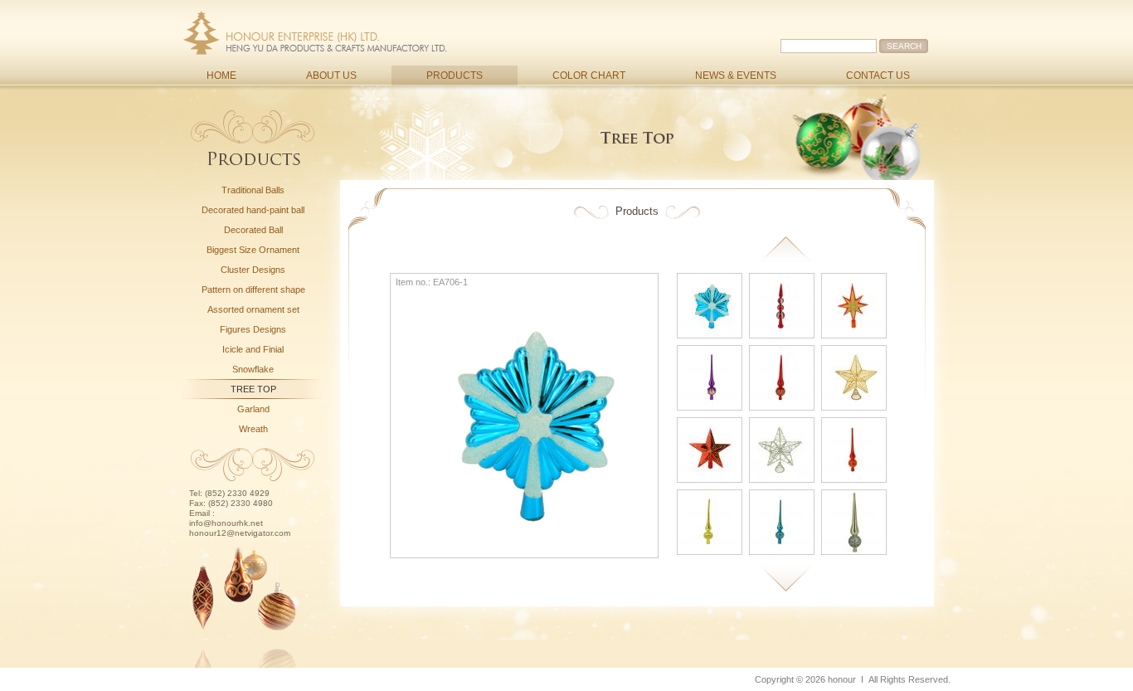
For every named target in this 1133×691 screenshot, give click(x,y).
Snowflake (253, 369)
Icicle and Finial (253, 349)
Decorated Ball (253, 230)
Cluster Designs (253, 270)
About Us (331, 75)
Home (221, 75)
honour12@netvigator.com (239, 533)
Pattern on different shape (253, 289)
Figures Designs (253, 329)
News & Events (735, 75)
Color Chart (588, 75)
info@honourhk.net (226, 523)
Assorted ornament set (253, 309)
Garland (253, 409)
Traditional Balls (252, 190)
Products (454, 75)
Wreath (253, 429)
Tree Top (253, 389)
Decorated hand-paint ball (253, 210)
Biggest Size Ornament (253, 250)
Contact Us (878, 75)
